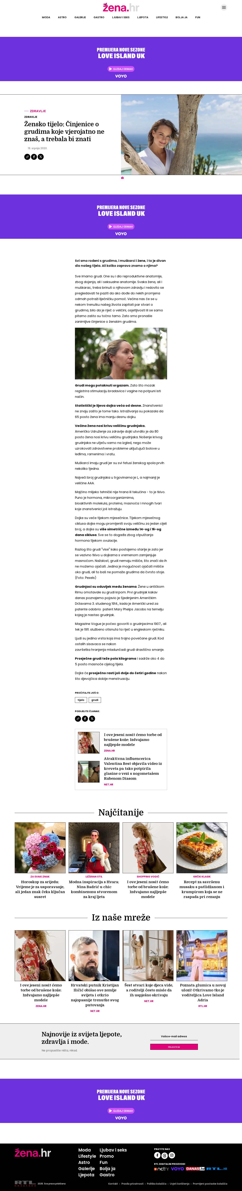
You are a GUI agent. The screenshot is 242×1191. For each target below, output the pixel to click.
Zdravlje (38, 111)
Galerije (80, 17)
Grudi (94, 700)
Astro (62, 17)
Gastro (99, 17)
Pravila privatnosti (132, 1183)
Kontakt (113, 1183)
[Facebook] (34, 159)
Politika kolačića (156, 1183)
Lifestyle (162, 17)
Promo (107, 1156)
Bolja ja (181, 17)
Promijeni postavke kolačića (210, 1183)
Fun (197, 17)
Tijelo (81, 700)
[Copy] (27, 159)
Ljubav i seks (121, 17)
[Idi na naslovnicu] (121, 11)
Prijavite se (174, 1047)
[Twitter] (41, 159)
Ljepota (142, 17)
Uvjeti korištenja (179, 1183)
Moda (46, 17)
